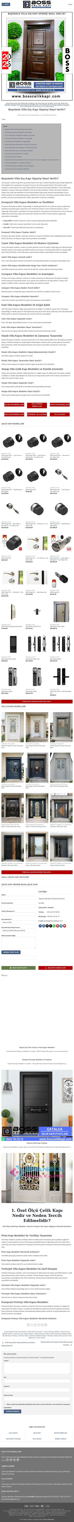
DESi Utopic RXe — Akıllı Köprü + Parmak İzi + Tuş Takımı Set (36, 456)
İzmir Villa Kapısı (39, 1512)
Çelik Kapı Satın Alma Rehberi (34, 1509)
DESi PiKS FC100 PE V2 (33, 626)
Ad (5, 1377)
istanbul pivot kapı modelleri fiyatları (43, 104)
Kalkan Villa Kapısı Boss (57, 865)
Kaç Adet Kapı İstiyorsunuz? (10, 927)
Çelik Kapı (50, 1519)
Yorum (6, 1360)
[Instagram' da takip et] (43, 926)
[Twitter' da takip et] (11, 1459)
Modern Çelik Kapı (7, 1474)
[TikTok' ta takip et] (47, 926)
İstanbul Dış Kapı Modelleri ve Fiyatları (37, 1060)
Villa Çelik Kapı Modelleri (55, 1509)
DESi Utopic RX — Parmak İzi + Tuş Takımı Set (37, 524)
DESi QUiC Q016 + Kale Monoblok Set (60, 692)
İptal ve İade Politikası (37, 1516)
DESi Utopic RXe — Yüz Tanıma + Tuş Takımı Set (11, 456)
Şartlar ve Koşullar (57, 1515)
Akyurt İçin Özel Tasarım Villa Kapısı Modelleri (37, 1047)
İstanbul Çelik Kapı (50, 1471)
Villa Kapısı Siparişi (47, 106)
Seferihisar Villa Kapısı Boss (58, 826)
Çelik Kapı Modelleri (8, 1471)
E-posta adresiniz (7, 903)
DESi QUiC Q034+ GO (32, 659)
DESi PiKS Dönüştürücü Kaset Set (11, 626)
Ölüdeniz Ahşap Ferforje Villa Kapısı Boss (12, 746)
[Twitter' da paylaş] (35, 1325)
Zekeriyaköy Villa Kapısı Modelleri (20, 1512)
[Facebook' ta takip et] (40, 926)
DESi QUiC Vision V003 (57, 626)
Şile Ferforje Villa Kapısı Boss (59, 786)
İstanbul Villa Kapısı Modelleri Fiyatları (24, 105)
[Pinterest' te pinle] (42, 1325)
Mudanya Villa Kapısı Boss (9, 865)
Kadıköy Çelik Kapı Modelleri (56, 1512)
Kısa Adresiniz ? (6, 919)
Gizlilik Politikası (30, 1515)
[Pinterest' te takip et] (57, 926)
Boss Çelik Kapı (22, 115)
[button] (6, 4)
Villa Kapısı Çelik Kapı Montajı (59, 105)
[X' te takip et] (50, 926)
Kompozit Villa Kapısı (17, 1484)
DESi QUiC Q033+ (7, 691)
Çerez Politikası (43, 1515)
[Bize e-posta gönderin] (14, 1459)
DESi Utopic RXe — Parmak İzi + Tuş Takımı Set (60, 456)
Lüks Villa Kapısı (46, 1484)
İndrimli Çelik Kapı (37, 1471)
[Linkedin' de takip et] (61, 926)
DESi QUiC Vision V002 (8, 659)
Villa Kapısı (5, 1484)
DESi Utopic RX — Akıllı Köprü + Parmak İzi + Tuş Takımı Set (11, 524)
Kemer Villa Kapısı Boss (33, 865)
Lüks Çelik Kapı (63, 1471)
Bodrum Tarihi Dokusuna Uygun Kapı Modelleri (48, 1513)
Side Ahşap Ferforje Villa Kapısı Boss (35, 787)
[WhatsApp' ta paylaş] (28, 1325)
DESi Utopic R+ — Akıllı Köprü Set (36, 592)
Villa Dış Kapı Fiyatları (11, 1511)
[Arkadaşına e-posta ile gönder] (38, 1325)
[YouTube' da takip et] (64, 926)
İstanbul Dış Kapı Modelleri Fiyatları (17, 104)
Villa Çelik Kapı (44, 105)
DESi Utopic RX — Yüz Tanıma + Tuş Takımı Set (60, 490)
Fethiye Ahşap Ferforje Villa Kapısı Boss (60, 746)
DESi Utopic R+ (54, 592)
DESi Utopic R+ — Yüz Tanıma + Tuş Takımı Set (37, 559)
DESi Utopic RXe (31, 489)
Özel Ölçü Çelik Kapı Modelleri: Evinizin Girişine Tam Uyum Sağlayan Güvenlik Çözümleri (37, 1226)
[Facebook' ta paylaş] (31, 1325)
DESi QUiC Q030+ (31, 691)
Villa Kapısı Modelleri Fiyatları (30, 106)
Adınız (3, 895)
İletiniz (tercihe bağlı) (8, 935)
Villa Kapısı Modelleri (61, 1484)
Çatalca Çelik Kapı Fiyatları (37, 1143)
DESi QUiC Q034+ (55, 659)
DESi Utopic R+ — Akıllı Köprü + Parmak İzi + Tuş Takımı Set (60, 559)
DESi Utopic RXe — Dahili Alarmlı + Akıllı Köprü (12, 490)
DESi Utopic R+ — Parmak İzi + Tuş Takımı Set (12, 593)
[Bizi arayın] (54, 926)
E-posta (7, 1386)
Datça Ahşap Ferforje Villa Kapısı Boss (11, 787)
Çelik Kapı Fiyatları (22, 1471)
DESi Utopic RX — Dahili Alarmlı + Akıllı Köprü (60, 524)
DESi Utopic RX (6, 558)
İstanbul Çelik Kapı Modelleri (57, 103)
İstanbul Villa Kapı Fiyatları (41, 1333)
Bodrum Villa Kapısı (16, 1515)
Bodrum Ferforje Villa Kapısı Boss (36, 826)
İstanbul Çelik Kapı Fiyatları (37, 103)
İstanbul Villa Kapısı (33, 1484)
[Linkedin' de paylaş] (45, 1325)
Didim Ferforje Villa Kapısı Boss (11, 826)
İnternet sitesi (8, 1395)
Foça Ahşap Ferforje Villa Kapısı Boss (35, 746)
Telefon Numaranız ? (8, 911)
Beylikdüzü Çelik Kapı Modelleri (17, 103)
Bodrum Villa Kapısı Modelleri (20, 1513)
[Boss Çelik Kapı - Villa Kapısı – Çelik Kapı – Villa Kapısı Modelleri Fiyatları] (37, 4)
